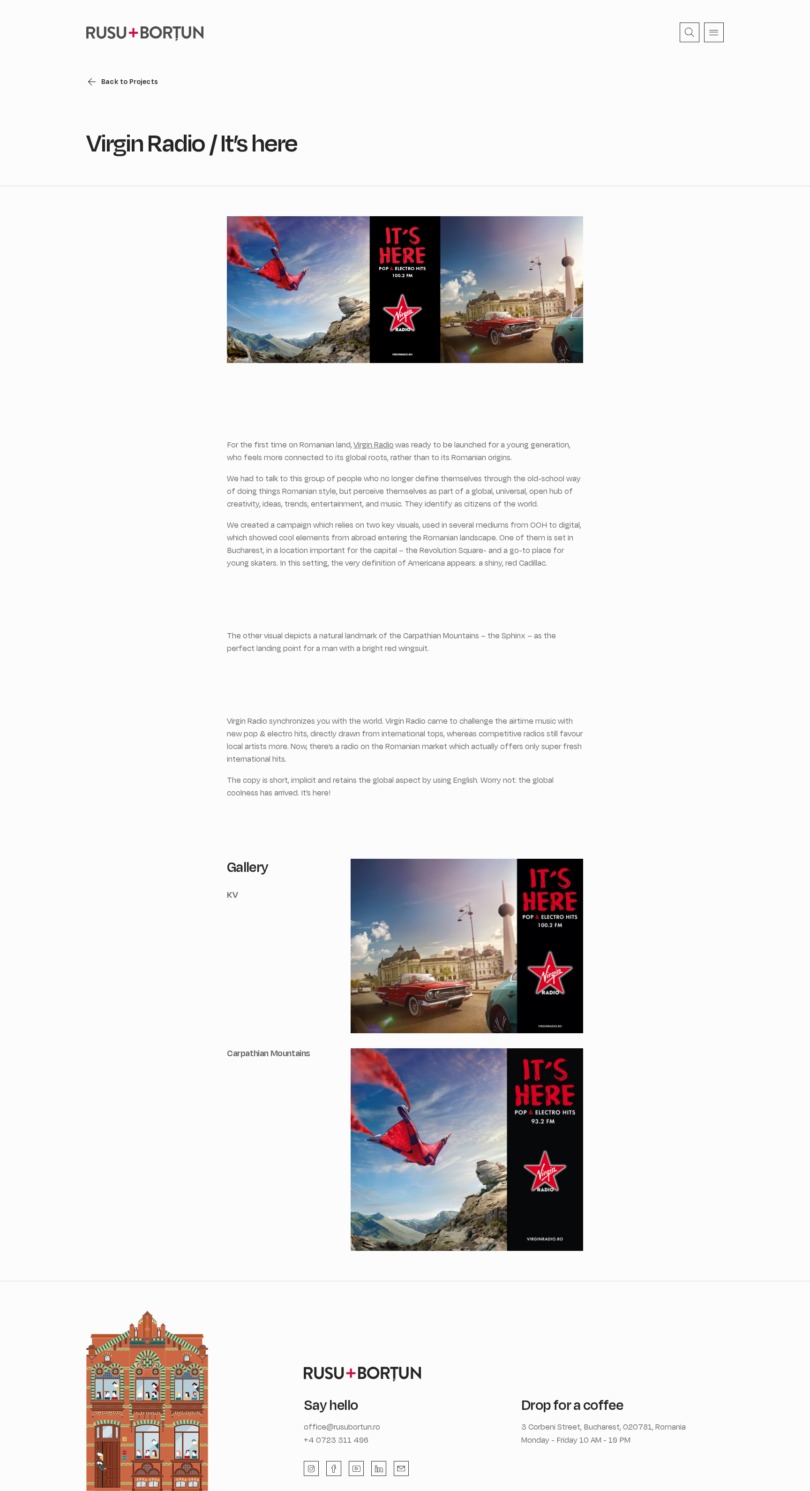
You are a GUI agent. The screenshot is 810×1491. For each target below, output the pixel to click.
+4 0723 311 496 (336, 1439)
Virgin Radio (373, 444)
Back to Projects (129, 81)
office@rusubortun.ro (342, 1426)
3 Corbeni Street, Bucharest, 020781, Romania (603, 1426)
